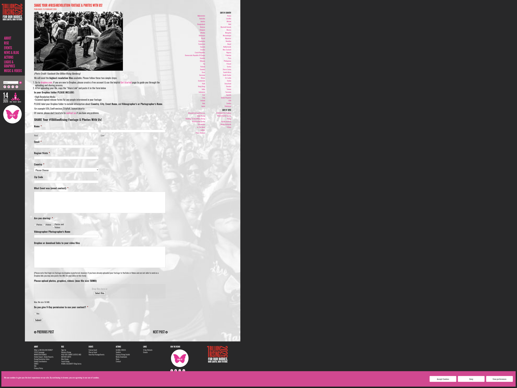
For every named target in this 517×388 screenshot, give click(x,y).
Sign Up (12, 114)
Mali (229, 24)
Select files (99, 293)
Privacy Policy (38, 368)
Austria (203, 21)
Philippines (227, 61)
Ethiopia (202, 61)
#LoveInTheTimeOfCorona (196, 113)
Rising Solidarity (226, 124)
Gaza (203, 72)
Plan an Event (93, 352)
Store (117, 359)
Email (12, 86)
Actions (8, 57)
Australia (202, 18)
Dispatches (201, 124)
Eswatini (202, 58)
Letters (203, 130)
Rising (229, 118)
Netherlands (227, 47)
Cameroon (201, 44)
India (203, 89)
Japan (203, 106)
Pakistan (228, 55)
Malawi (229, 21)
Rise (6, 43)
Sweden (228, 86)
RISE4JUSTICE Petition (223, 113)
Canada (202, 47)
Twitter (8, 86)
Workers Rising (66, 352)
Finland (202, 66)
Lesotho (228, 18)
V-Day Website (147, 350)
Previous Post (45, 332)
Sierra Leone (227, 69)
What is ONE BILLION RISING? (43, 350)
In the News (201, 127)
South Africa (227, 72)
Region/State (42, 153)
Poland (229, 64)
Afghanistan (201, 16)
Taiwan (229, 89)
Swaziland (228, 83)
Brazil (203, 38)
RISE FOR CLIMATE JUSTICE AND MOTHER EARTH (71, 355)
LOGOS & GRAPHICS (9, 64)
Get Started (126, 82)
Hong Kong (201, 86)
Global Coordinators (40, 361)
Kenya (229, 16)
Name (38, 126)
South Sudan (227, 75)
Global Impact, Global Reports (43, 356)
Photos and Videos (59, 226)
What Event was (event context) (51, 188)
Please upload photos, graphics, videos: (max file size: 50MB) (65, 280)
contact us (71, 113)
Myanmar (228, 38)
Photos (39, 224)
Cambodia (201, 41)
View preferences (499, 379)
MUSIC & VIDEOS (13, 70)
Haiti (203, 83)
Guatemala (201, 81)
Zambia (228, 103)
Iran (203, 95)
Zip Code (38, 177)
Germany (202, 75)
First (36, 135)
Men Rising (64, 359)
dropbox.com (46, 82)
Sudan (229, 81)
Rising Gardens (226, 121)
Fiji (204, 64)
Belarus (202, 27)
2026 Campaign (39, 352)
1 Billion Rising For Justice (12, 18)
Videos (49, 224)
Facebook (4, 86)
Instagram (16, 86)
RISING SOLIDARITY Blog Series (71, 363)
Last (103, 135)
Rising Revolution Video (41, 359)
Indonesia (202, 92)
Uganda (228, 95)
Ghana (203, 78)
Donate (145, 352)
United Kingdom (226, 97)
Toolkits (118, 352)
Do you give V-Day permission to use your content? (61, 307)
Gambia (202, 69)
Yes (37, 313)
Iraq (203, 97)
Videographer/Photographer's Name (52, 231)
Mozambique (227, 35)
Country (39, 164)
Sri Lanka (228, 78)
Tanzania (228, 92)
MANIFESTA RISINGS (40, 354)
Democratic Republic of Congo (195, 55)
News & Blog (11, 52)
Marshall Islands (226, 27)
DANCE (36, 363)
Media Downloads (121, 356)
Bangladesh (201, 24)
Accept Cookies (443, 379)
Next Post (159, 332)
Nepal (229, 44)
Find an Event (93, 350)
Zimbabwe (228, 106)
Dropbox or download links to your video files (57, 243)
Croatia (202, 49)
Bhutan (202, 32)
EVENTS (8, 47)
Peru (229, 58)
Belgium (202, 30)
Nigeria (228, 52)
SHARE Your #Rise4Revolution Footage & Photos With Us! (68, 5)
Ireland (202, 100)
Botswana (202, 35)
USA (229, 100)
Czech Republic (200, 52)
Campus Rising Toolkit (123, 354)
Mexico (229, 30)
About (7, 38)
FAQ (35, 366)
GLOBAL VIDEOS (121, 350)
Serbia (229, 66)
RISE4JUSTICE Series (224, 116)
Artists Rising (201, 116)
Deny (471, 379)
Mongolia (228, 32)
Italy (203, 103)
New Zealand (227, 49)
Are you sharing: (43, 218)
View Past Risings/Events (96, 354)
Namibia (228, 41)
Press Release (200, 133)
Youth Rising (65, 361)
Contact (118, 361)
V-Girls (229, 127)
